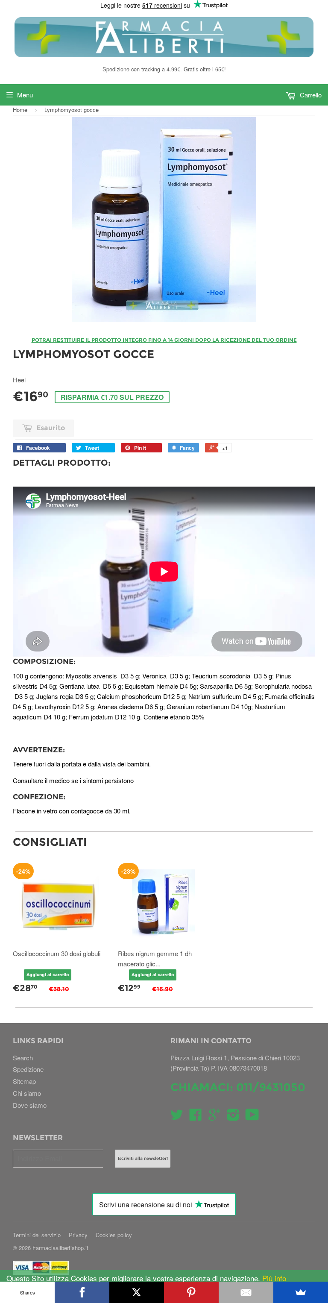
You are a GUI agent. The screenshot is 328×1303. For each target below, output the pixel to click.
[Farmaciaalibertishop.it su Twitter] (176, 1116)
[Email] (246, 1292)
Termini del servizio (37, 1235)
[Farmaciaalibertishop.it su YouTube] (252, 1116)
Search (23, 1057)
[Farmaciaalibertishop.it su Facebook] (195, 1116)
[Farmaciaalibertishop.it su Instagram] (233, 1116)
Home (20, 110)
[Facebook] (82, 1292)
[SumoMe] (300, 1292)
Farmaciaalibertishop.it (60, 1248)
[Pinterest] (191, 1292)
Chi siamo (27, 1093)
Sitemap (24, 1081)
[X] (136, 1292)
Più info (273, 1278)
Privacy (78, 1235)
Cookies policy (114, 1235)
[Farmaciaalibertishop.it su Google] (214, 1116)
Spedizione (28, 1069)
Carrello (310, 94)
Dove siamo (30, 1105)
